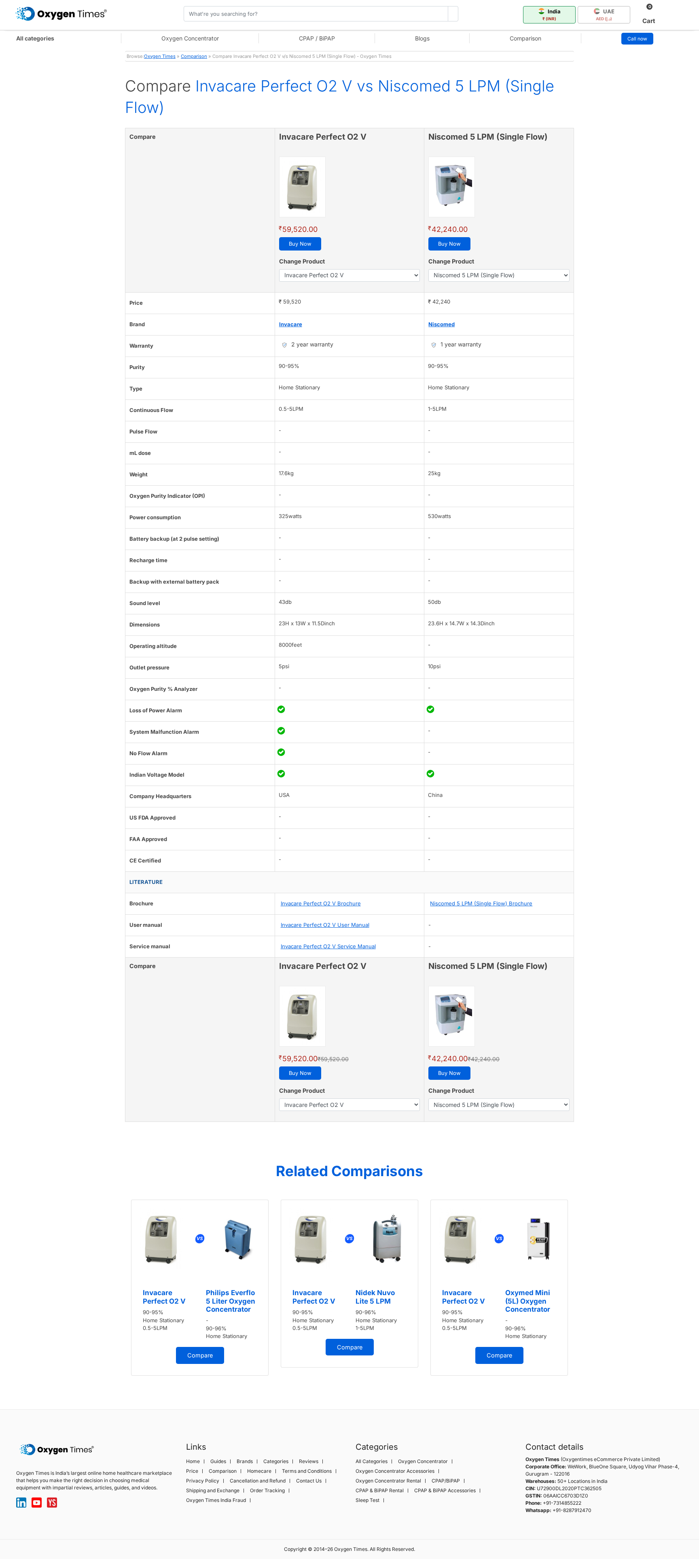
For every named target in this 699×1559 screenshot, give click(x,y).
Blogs (422, 38)
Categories (275, 1461)
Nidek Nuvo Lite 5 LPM (375, 1297)
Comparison (525, 38)
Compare (200, 1355)
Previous (117, 1291)
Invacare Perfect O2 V (164, 1297)
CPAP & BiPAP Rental (380, 1491)
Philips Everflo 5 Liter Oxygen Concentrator (230, 1301)
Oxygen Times (160, 56)
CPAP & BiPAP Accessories (445, 1491)
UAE (605, 14)
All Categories (372, 1461)
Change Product (302, 261)
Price (192, 1471)
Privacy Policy (202, 1481)
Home (193, 1461)
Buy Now (300, 243)
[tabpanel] (200, 1288)
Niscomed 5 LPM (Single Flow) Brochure (481, 903)
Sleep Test (367, 1500)
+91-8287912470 (572, 1510)
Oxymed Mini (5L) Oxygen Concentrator (527, 1301)
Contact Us (309, 1481)
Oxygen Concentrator (190, 38)
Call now (637, 39)
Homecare (259, 1471)
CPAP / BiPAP (317, 38)
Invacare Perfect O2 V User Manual (325, 925)
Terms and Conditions (307, 1471)
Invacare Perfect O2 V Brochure (321, 903)
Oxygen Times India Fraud (216, 1500)
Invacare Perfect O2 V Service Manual (328, 946)
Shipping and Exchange (212, 1491)
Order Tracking (267, 1491)
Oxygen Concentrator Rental (388, 1481)
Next (582, 1291)
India (551, 14)
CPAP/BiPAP (446, 1481)
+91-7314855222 (562, 1503)
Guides (218, 1461)
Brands (245, 1461)
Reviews (308, 1461)
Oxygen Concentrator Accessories (395, 1471)
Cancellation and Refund (258, 1481)
